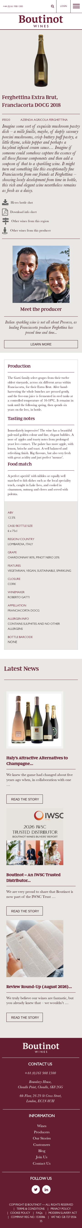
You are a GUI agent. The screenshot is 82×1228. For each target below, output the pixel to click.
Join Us (41, 1157)
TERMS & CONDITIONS (31, 1209)
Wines (41, 1126)
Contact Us (42, 1164)
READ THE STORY (25, 799)
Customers (41, 1145)
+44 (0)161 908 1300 (13, 6)
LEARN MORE (41, 344)
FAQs (39, 1213)
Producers (42, 1132)
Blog (41, 1151)
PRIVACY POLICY (61, 1209)
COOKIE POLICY (20, 1213)
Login (63, 6)
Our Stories (42, 1138)
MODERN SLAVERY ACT (63, 1213)
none (12, 642)
